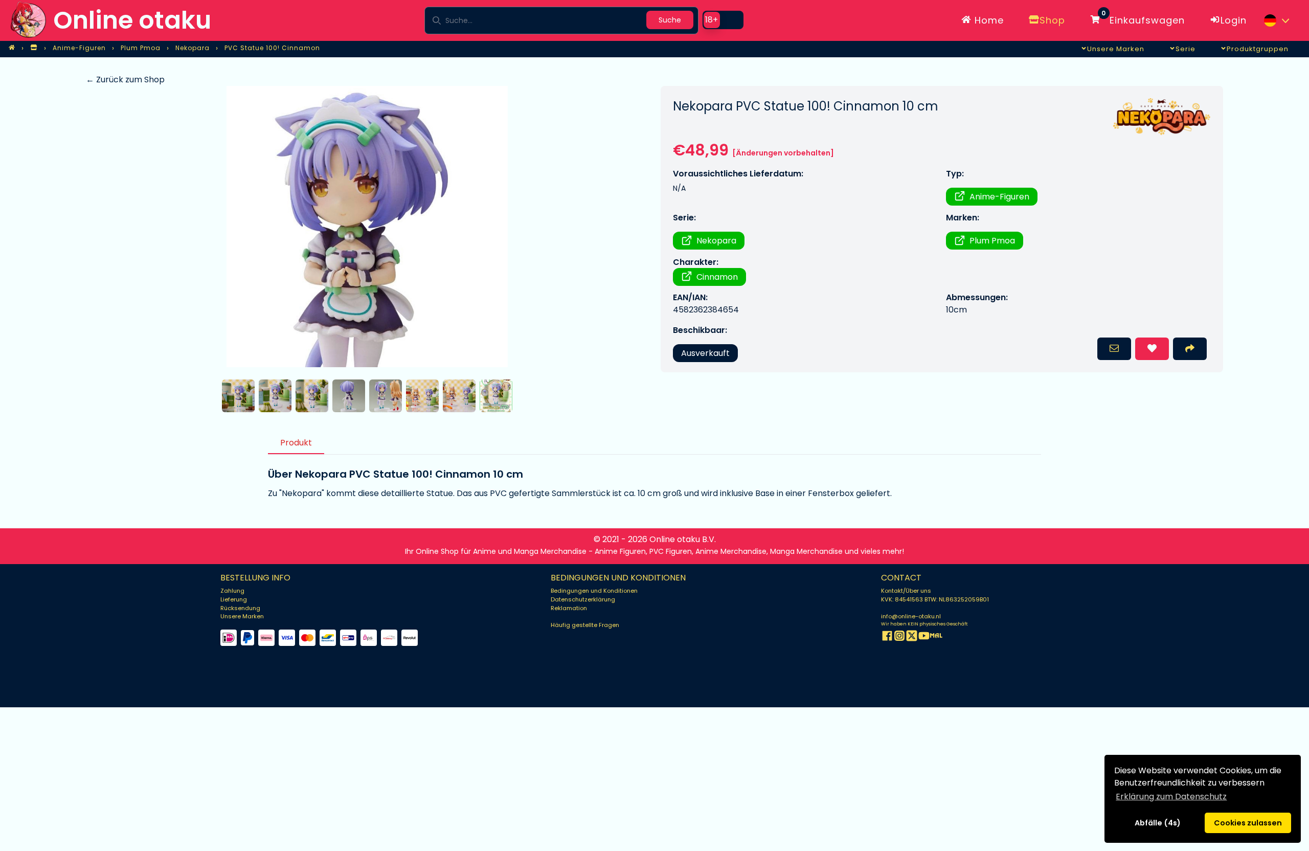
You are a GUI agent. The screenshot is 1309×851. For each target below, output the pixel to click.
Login (1234, 20)
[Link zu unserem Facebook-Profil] (887, 637)
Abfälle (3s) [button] (1157, 823)
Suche (670, 20)
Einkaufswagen (1143, 18)
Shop (1052, 20)
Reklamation (569, 608)
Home (988, 20)
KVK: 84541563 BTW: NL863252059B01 (935, 599)
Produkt (296, 443)
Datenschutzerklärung (583, 599)
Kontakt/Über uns (906, 591)
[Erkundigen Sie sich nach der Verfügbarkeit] (1114, 349)
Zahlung (232, 591)
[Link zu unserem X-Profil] (912, 637)
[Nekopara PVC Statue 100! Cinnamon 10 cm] (366, 226)
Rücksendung (240, 608)
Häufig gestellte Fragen (585, 625)
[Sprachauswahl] (1276, 20)
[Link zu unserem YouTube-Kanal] (924, 637)
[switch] (723, 20)
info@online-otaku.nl (911, 616)
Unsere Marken (242, 616)
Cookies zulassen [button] (1248, 823)
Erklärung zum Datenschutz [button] (1171, 796)
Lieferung (233, 599)
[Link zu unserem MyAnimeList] (936, 637)
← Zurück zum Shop (125, 79)
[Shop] (33, 48)
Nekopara (716, 241)
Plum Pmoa (992, 241)
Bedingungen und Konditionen (594, 591)
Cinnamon (717, 277)
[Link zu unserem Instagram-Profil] (899, 637)
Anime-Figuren (999, 197)
